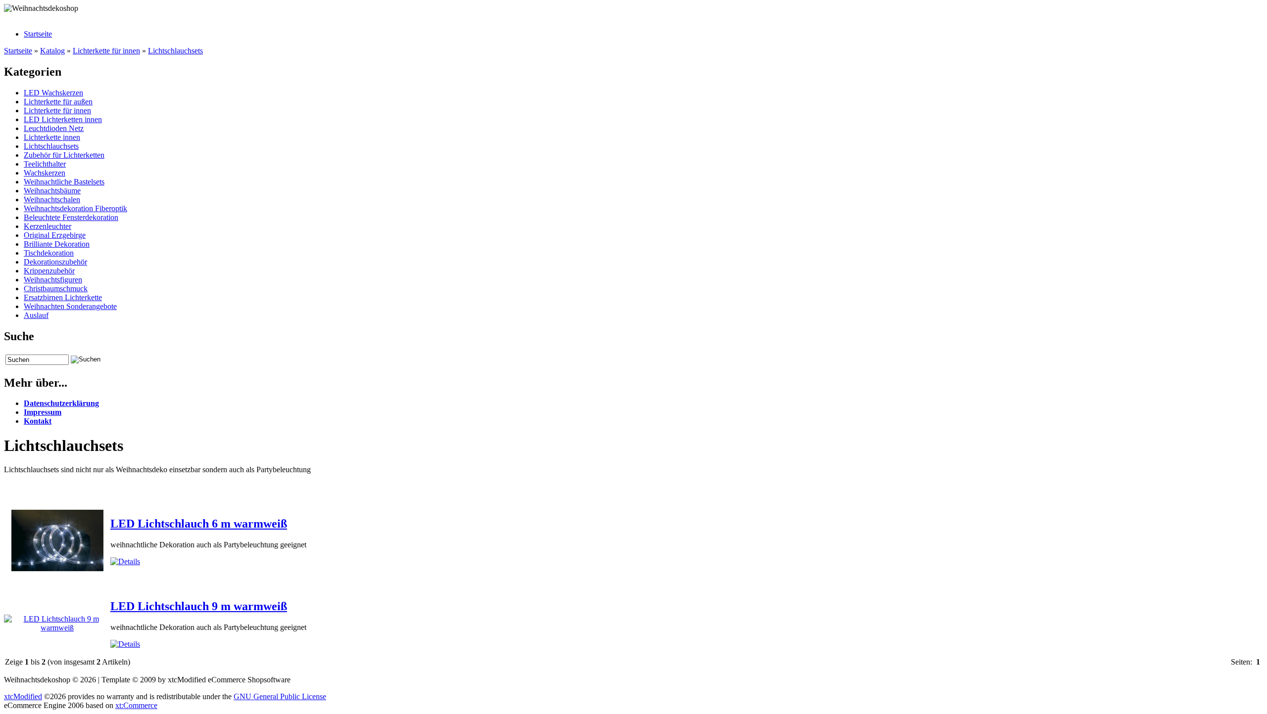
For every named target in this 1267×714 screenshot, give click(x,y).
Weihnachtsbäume (52, 190)
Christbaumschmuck (56, 288)
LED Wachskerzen (53, 93)
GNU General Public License (280, 696)
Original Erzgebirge (55, 235)
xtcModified (23, 696)
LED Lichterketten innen (63, 119)
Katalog (52, 50)
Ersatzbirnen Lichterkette (63, 297)
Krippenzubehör (49, 271)
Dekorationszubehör (55, 262)
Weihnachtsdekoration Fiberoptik (75, 208)
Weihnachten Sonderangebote (70, 306)
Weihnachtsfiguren (53, 279)
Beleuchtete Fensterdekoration (71, 217)
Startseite (38, 34)
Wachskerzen (44, 173)
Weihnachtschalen (52, 199)
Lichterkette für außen (58, 101)
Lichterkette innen (52, 137)
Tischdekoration (49, 253)
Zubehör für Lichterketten (64, 155)
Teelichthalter (45, 164)
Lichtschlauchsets (175, 50)
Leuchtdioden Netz (54, 128)
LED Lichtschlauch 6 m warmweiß (198, 523)
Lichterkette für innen (106, 50)
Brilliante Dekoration (57, 244)
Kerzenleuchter (47, 226)
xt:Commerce (136, 705)
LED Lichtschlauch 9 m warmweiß (198, 606)
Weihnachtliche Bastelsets (64, 182)
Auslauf (36, 315)
